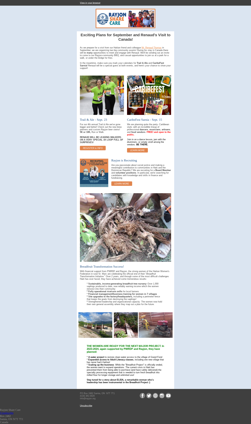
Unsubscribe (86, 405)
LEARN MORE (137, 150)
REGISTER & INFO (93, 148)
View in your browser (90, 3)
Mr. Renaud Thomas (152, 47)
